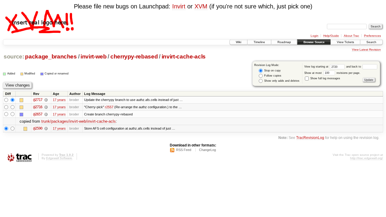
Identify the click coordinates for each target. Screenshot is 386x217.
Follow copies (272, 75)
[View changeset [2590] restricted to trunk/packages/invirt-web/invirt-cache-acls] (46, 128)
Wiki (238, 42)
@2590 (37, 128)
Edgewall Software (59, 158)
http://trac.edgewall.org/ (366, 158)
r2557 (109, 107)
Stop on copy (272, 70)
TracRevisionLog (310, 138)
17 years (59, 100)
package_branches (51, 56)
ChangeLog (207, 150)
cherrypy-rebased (134, 56)
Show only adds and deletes (281, 80)
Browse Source (313, 42)
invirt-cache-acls (184, 56)
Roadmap (284, 42)
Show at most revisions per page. (332, 72)
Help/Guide (331, 35)
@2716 (37, 107)
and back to (354, 66)
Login (314, 35)
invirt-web (94, 56)
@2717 (37, 100)
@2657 (37, 114)
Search (371, 42)
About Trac (351, 35)
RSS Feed (183, 150)
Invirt (178, 6)
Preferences (372, 35)
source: (14, 56)
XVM (201, 6)
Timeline (259, 42)
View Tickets (345, 42)
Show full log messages (324, 78)
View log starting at (316, 66)
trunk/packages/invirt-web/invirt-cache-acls (78, 121)
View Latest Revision (366, 49)
